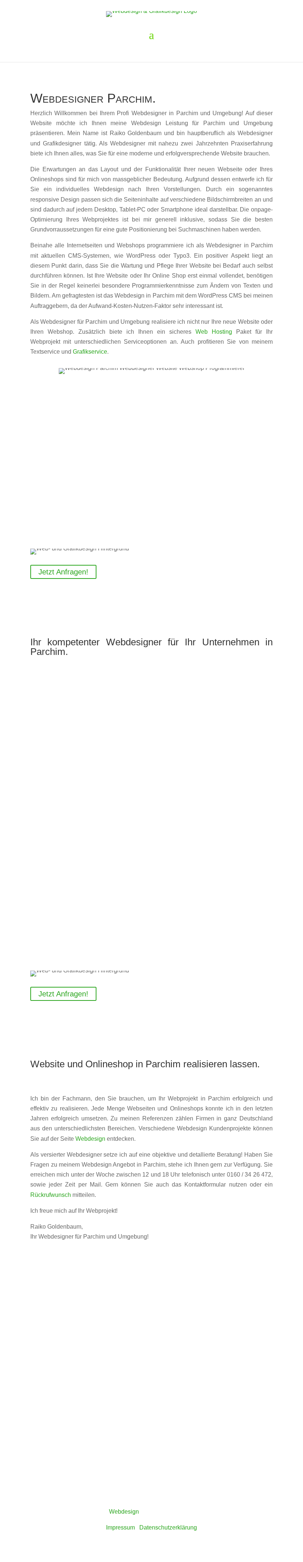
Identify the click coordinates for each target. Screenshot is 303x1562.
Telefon (40, 1400)
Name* (39, 1368)
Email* (39, 1384)
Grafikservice (90, 352)
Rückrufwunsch (50, 1195)
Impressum (120, 1527)
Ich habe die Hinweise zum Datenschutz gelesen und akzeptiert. (153, 1439)
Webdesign (90, 1139)
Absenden (54, 1454)
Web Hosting (213, 332)
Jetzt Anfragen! (63, 572)
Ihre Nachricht (48, 1424)
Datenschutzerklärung (237, 1439)
